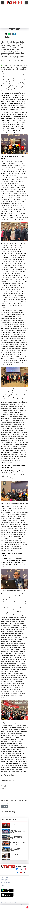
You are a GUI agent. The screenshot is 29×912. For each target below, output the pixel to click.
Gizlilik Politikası (4, 877)
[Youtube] (20, 872)
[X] (20, 869)
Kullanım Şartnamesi (6, 882)
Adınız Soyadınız (7, 780)
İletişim (3, 885)
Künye (2, 884)
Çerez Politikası (4, 879)
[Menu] (26, 2)
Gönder (4, 806)
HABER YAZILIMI (5, 904)
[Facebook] (16, 869)
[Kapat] (27, 907)
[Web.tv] (24, 872)
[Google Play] (14, 890)
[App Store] (14, 895)
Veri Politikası (4, 880)
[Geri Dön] (2, 2)
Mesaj (3, 786)
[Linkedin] (16, 872)
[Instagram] (24, 869)
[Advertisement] (14, 16)
